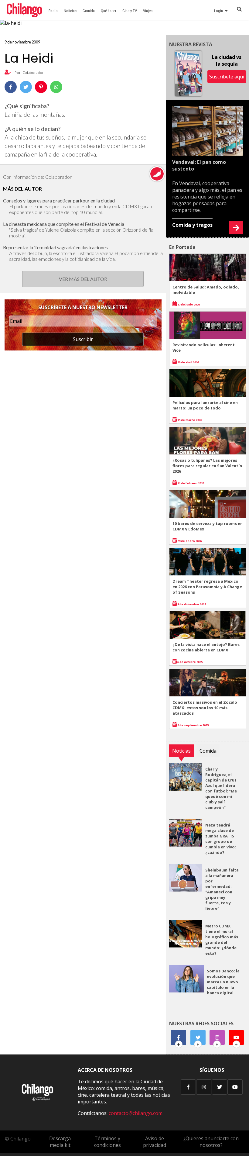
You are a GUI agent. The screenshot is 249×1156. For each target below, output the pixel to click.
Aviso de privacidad (154, 1141)
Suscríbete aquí (226, 76)
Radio (53, 11)
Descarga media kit (60, 1141)
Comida (89, 11)
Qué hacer (108, 11)
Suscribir (83, 339)
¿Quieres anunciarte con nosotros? (211, 1141)
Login (219, 11)
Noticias (70, 11)
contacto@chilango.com (135, 1113)
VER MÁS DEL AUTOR (83, 279)
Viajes (147, 11)
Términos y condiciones (107, 1141)
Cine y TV (129, 11)
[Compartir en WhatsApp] (56, 87)
